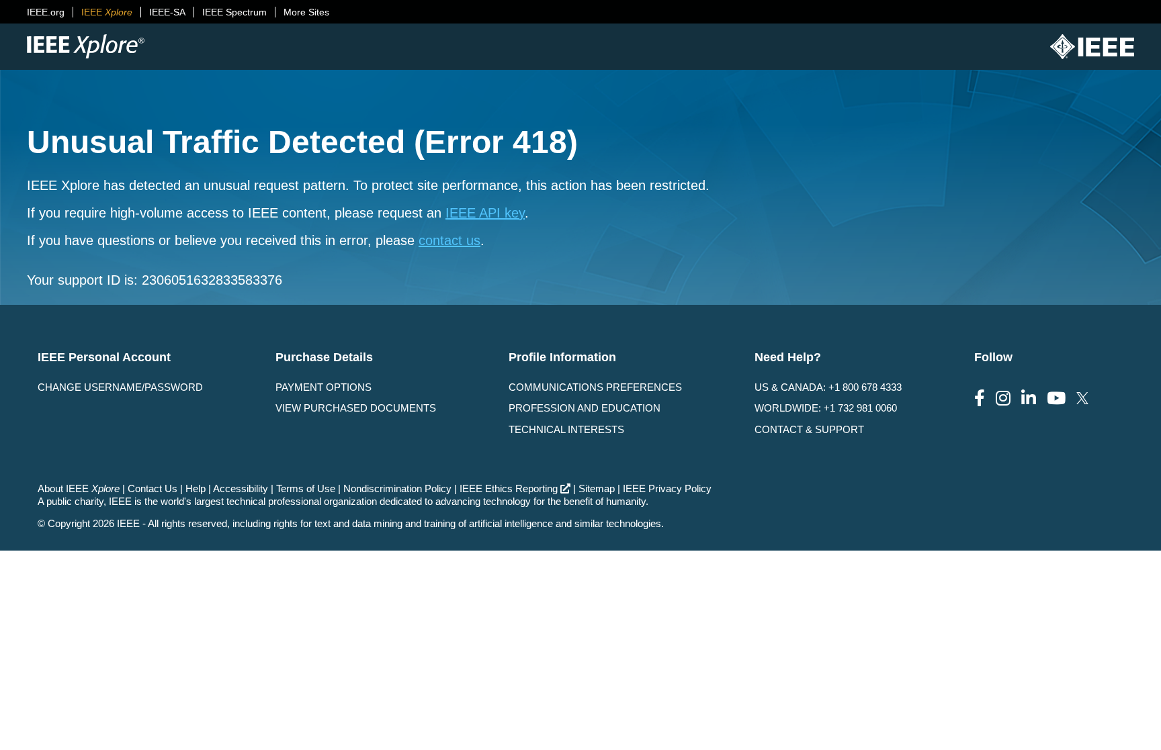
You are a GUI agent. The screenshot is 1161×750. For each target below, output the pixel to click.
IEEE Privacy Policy (667, 488)
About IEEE (79, 488)
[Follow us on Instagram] (1003, 398)
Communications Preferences (595, 387)
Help (195, 488)
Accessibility (240, 488)
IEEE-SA (167, 12)
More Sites (306, 12)
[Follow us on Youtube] (1056, 398)
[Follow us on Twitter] (1082, 398)
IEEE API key (485, 212)
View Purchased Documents (355, 408)
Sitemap (596, 488)
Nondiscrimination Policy (397, 488)
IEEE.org (45, 12)
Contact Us (152, 488)
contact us (449, 240)
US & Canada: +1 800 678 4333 (828, 387)
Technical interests (566, 429)
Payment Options (323, 387)
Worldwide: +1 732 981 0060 (826, 408)
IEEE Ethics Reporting (509, 488)
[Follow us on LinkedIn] (1028, 398)
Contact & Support (809, 429)
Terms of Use (305, 488)
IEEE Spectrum (234, 12)
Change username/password (120, 387)
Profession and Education (584, 408)
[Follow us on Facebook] (979, 398)
